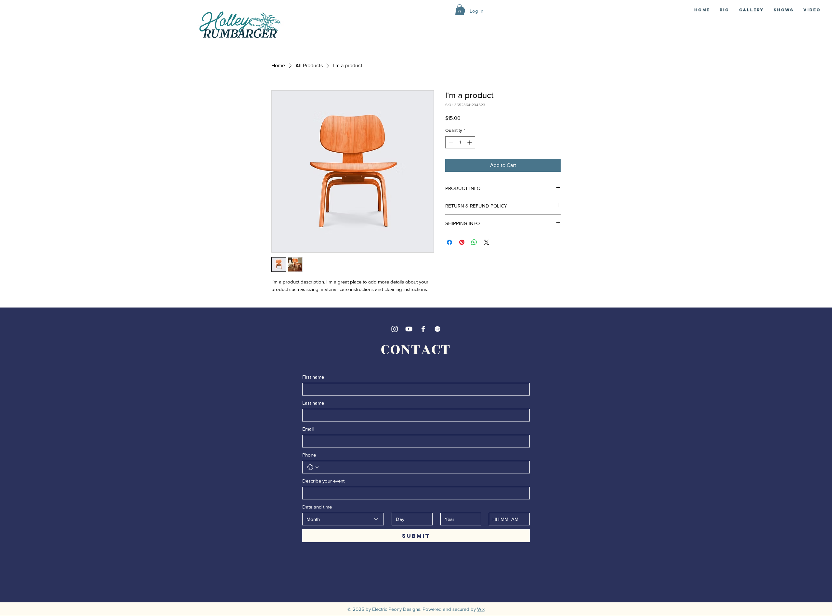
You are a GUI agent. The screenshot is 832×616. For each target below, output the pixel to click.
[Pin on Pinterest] (462, 242)
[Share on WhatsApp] (474, 242)
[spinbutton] (460, 142)
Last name (313, 403)
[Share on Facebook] (449, 242)
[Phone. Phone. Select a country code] (312, 467)
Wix (481, 609)
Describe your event (323, 481)
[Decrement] (450, 142)
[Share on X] (486, 242)
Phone (309, 455)
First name (313, 377)
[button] (459, 9)
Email (308, 429)
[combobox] (343, 519)
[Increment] (470, 142)
